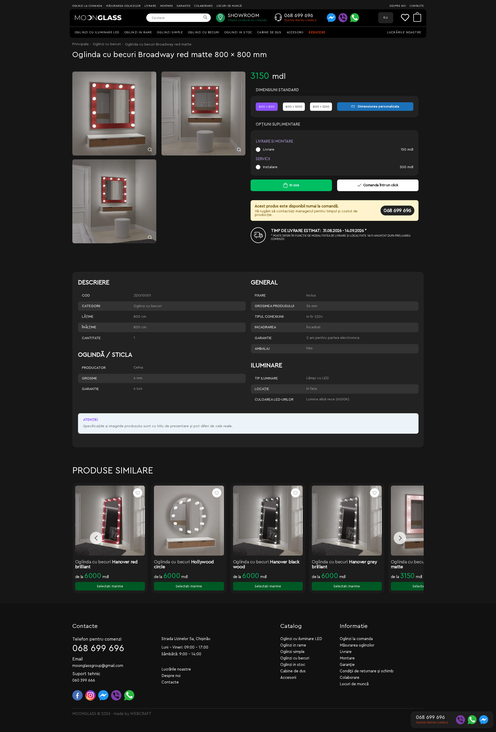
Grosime (89, 378)
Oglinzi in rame (138, 32)
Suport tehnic (86, 674)
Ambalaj (262, 349)
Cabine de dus (269, 32)
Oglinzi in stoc (238, 32)
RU (385, 17)
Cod (86, 295)
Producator (94, 368)
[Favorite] (407, 18)
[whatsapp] (354, 17)
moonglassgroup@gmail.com (97, 666)
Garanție (183, 6)
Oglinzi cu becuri (203, 32)
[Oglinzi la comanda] (98, 17)
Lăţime (88, 316)
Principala (80, 44)
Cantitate (91, 338)
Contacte (417, 6)
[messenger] (331, 17)
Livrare (150, 6)
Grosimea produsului (274, 306)
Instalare (270, 167)
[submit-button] (205, 17)
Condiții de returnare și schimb (366, 671)
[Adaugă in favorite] (137, 492)
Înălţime (89, 327)
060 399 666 (83, 680)
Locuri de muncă (229, 6)
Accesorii (295, 32)
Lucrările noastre (404, 32)
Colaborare (203, 6)
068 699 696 (397, 210)
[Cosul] (417, 17)
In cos (294, 185)
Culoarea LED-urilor (274, 399)
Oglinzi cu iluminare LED (97, 32)
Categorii (91, 306)
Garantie (263, 338)
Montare (166, 6)
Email (77, 659)
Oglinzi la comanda (87, 6)
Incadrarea (265, 327)
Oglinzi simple (170, 32)
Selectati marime (110, 586)
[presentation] (96, 538)
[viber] (342, 17)
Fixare (260, 295)
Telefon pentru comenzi (96, 639)
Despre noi (398, 6)
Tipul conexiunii (269, 316)
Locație (262, 389)
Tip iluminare (266, 378)
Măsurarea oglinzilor (123, 6)
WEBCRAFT (140, 714)
